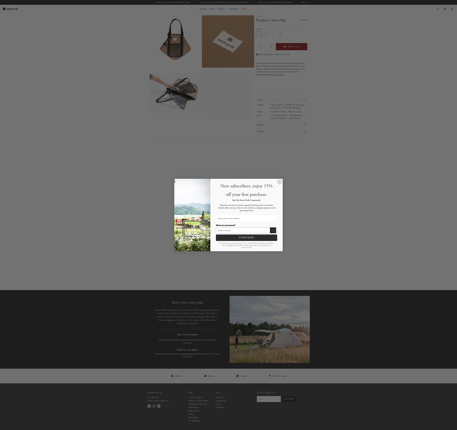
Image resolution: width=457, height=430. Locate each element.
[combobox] (243, 230)
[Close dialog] (280, 182)
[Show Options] (273, 230)
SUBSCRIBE (246, 237)
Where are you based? (225, 225)
